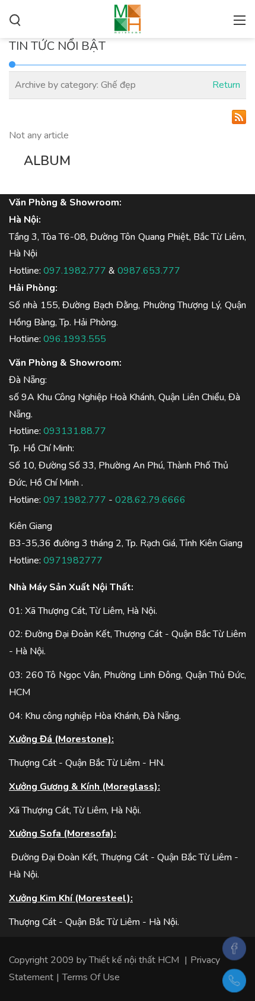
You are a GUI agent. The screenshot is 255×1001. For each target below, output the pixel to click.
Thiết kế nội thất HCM (134, 960)
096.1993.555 (74, 339)
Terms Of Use (91, 977)
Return (226, 84)
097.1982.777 (74, 270)
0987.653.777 (148, 270)
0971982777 (73, 560)
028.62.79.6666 (150, 499)
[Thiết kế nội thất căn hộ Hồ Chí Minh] (127, 18)
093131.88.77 (74, 431)
